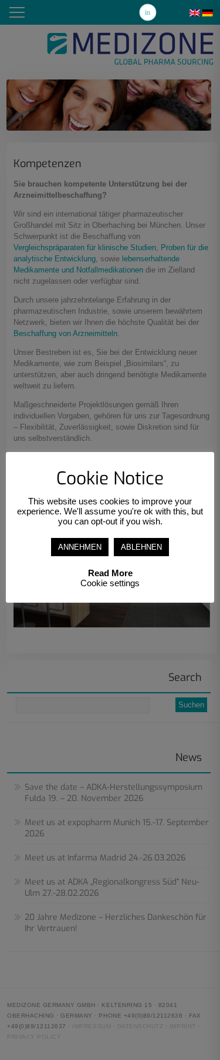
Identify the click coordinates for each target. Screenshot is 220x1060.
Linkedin (148, 12)
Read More (110, 573)
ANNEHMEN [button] (79, 547)
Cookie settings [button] (110, 583)
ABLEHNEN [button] (141, 547)
